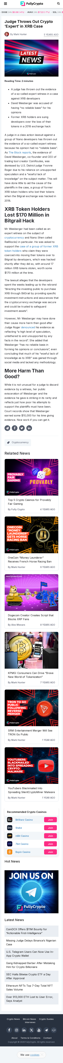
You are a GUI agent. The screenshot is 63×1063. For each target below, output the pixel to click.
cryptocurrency (14, 237)
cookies (34, 1054)
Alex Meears (18, 624)
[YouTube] (39, 1030)
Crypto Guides (46, 1019)
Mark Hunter (18, 567)
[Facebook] (9, 1030)
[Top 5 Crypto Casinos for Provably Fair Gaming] (31, 477)
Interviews (30, 1022)
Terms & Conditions (30, 1038)
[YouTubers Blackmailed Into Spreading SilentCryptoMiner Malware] (31, 765)
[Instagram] (17, 1030)
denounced (28, 327)
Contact (47, 1038)
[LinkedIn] (24, 1030)
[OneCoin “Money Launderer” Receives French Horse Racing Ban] (31, 535)
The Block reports (20, 152)
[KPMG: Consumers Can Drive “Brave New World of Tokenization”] (31, 650)
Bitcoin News (29, 1019)
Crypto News (13, 1019)
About (14, 1038)
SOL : (52, 12)
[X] (31, 1030)
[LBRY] (54, 1030)
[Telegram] (46, 1030)
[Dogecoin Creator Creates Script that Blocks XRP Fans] (31, 592)
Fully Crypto (18, 509)
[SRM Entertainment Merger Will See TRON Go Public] (31, 708)
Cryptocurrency (20, 442)
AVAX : (26, 12)
